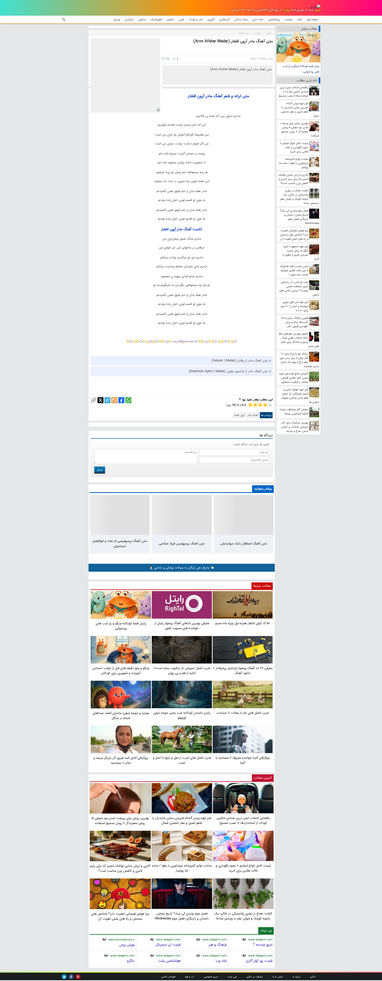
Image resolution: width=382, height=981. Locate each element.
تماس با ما (278, 977)
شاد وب (221, 961)
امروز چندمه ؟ (263, 944)
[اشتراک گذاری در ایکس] (100, 400)
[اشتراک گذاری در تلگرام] (107, 400)
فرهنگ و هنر (218, 944)
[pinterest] (78, 976)
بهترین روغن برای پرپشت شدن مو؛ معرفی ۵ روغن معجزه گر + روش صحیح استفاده (120, 821)
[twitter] (64, 976)
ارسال (100, 470)
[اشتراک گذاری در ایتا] (114, 400)
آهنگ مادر (252, 415)
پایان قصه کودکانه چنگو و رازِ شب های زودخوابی (301, 69)
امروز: (317, 10)
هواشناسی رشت (169, 961)
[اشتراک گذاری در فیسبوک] (121, 400)
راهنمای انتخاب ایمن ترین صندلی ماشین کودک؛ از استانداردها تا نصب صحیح (243, 820)
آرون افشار (239, 415)
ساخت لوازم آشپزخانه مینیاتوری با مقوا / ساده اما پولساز (182, 868)
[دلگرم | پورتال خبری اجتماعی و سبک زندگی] (315, 7)
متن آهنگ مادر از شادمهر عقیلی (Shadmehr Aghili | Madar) (228, 371)
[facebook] (71, 976)
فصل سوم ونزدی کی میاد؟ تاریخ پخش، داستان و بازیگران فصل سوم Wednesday (182, 916)
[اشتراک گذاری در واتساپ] (128, 400)
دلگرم (130, 961)
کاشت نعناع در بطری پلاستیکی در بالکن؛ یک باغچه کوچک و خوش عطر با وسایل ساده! (243, 916)
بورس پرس (126, 944)
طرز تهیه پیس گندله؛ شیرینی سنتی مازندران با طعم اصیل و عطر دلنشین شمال (181, 820)
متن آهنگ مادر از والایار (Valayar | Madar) (239, 360)
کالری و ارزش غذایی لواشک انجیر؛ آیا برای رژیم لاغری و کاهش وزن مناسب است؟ (120, 868)
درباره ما (296, 977)
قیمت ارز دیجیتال (167, 944)
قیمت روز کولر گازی (259, 961)
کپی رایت (232, 977)
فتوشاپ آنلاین (168, 977)
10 (167, 59)
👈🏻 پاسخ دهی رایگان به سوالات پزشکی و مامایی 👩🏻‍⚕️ (181, 567)
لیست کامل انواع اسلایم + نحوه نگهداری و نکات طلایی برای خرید (243, 868)
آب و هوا (189, 977)
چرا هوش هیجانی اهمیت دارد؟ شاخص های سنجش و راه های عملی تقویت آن (120, 916)
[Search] (64, 19)
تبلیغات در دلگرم (255, 977)
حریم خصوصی (211, 977)
